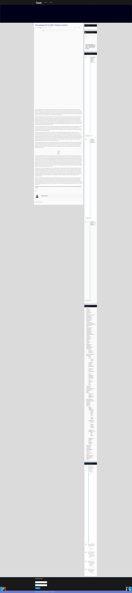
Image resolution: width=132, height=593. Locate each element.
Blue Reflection (89, 317)
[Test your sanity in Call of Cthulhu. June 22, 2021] (129, 589)
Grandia (88, 335)
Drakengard (88, 329)
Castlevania (88, 320)
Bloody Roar (88, 316)
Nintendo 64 (91, 375)
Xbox (89, 349)
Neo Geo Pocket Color (90, 354)
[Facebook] (92, 591)
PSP (89, 441)
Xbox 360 (90, 351)
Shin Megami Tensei (90, 400)
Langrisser (88, 342)
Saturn (90, 397)
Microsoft (88, 348)
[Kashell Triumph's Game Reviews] (38, 2)
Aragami (88, 311)
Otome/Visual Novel (90, 388)
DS (89, 358)
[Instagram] (95, 591)
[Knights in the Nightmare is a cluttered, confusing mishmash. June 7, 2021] (3, 589)
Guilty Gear (88, 338)
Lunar (87, 343)
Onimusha (88, 387)
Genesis (90, 395)
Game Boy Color (91, 366)
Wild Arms (88, 458)
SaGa (87, 391)
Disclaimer (52, 591)
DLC (87, 326)
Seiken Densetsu (89, 399)
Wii (89, 383)
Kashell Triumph (43, 27)
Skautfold (88, 404)
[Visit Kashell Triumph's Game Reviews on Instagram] (86, 28)
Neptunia (90, 408)
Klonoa (88, 340)
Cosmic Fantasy (89, 322)
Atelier (88, 313)
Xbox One (90, 352)
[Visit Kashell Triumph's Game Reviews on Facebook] (87, 28)
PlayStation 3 (91, 430)
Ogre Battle (88, 386)
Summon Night (89, 449)
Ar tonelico (88, 309)
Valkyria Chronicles (90, 455)
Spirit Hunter (89, 445)
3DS (89, 356)
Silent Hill (88, 403)
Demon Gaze (89, 325)
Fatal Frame (88, 330)
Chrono (88, 321)
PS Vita (90, 439)
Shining (88, 402)
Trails (87, 454)
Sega (87, 392)
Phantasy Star (91, 396)
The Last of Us (89, 453)
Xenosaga (92, 427)
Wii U (89, 384)
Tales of (88, 450)
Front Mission (89, 333)
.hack (87, 308)
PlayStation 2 (91, 420)
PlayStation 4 (91, 431)
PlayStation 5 (91, 438)
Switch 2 (90, 381)
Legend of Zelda (91, 371)
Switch (90, 380)
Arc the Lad (88, 312)
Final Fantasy (89, 331)
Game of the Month (90, 334)
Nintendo (88, 355)
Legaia (90, 407)
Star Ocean (88, 446)
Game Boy (90, 362)
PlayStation (90, 409)
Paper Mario (91, 376)
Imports (88, 339)
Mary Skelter (89, 344)
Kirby (89, 370)
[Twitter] (93, 591)
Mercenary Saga (89, 347)
